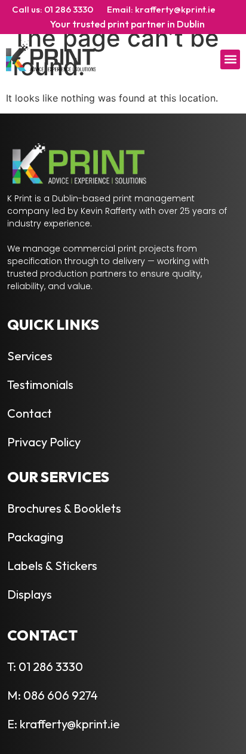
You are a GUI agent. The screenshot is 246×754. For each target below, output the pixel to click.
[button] (230, 59)
